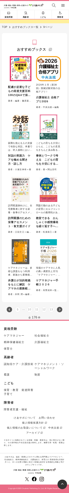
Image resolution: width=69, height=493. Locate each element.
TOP (4, 27)
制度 (37, 374)
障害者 (60, 17)
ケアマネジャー (14, 335)
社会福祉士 (41, 335)
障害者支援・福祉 (15, 409)
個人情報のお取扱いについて (25, 427)
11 (36, 309)
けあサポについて (25, 417)
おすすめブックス (31, 49)
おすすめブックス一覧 (25, 27)
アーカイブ (33, 432)
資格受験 (9, 17)
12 (44, 309)
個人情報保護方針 (33, 422)
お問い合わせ (47, 417)
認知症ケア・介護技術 (18, 364)
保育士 (8, 348)
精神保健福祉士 (14, 342)
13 (51, 309)
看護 (7, 374)
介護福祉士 (41, 342)
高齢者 (26, 17)
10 (29, 309)
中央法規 (53, 427)
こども (43, 17)
